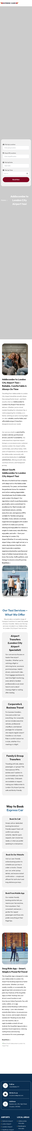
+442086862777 (14, 1087)
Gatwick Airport (7, 1121)
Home (3, 200)
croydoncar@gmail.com (16, 1095)
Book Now (16, 179)
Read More (5, 563)
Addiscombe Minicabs (22, 1122)
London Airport (7, 1127)
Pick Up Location (10, 144)
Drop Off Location (10, 153)
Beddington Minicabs (22, 1127)
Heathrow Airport (8, 1129)
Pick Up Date (9, 162)
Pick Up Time (9, 170)
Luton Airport (6, 1124)
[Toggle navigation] (29, 3)
